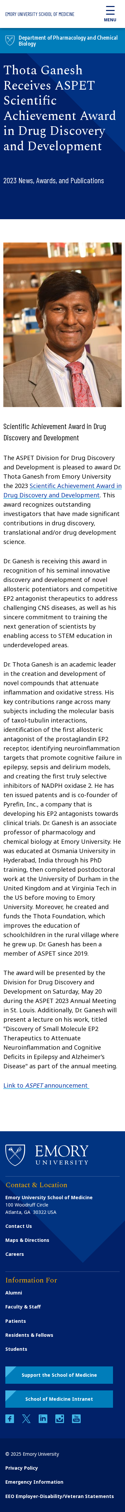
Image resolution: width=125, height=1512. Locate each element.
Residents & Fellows (29, 1335)
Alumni (13, 1292)
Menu (110, 20)
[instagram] (60, 1421)
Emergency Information (34, 1482)
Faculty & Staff (23, 1306)
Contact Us (18, 1226)
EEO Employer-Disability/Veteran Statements (59, 1496)
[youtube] (76, 1421)
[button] (59, 1375)
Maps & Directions (27, 1240)
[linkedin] (44, 1421)
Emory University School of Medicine (39, 14)
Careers (14, 1254)
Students (16, 1349)
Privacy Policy (21, 1468)
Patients (15, 1321)
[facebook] (10, 1421)
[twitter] (27, 1421)
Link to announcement (46, 1085)
